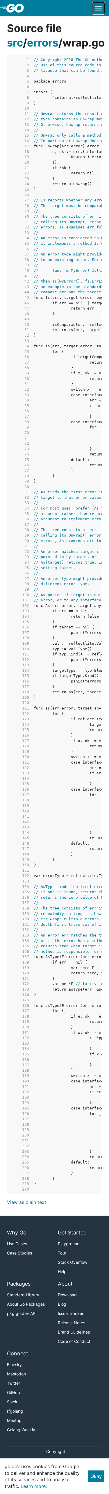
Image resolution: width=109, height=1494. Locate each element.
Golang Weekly (21, 1429)
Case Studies (19, 1252)
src (15, 42)
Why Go (16, 1232)
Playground (69, 1243)
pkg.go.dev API (22, 1313)
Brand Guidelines (74, 1331)
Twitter (13, 1383)
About (65, 1284)
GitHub (13, 1392)
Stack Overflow (72, 1262)
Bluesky (14, 1364)
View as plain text (26, 1202)
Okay (96, 1476)
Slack (12, 1401)
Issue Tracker (70, 1313)
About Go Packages (26, 1304)
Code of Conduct (74, 1341)
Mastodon (16, 1373)
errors (42, 42)
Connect (17, 1353)
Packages (19, 1284)
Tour (62, 1252)
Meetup (14, 1420)
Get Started (72, 1232)
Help (62, 1271)
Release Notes (71, 1322)
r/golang (15, 1411)
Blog (62, 1304)
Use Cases (17, 1243)
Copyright (55, 1451)
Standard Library (23, 1294)
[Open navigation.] (98, 8)
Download (67, 1294)
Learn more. (34, 1486)
